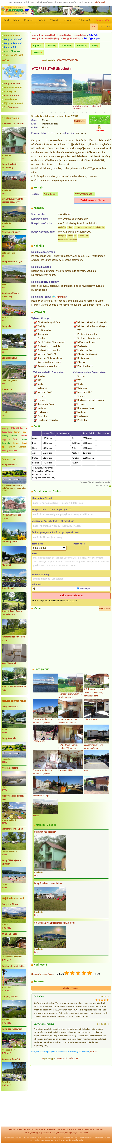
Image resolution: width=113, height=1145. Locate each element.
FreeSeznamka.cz (12, 107)
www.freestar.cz (83, 194)
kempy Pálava (80, 35)
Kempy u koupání (12, 43)
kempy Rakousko (77, 1140)
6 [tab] (60, 112)
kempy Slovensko (12, 51)
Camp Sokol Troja (10, 707)
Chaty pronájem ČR (13, 55)
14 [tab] (95, 112)
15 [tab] (99, 112)
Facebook (51, 1129)
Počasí (41, 20)
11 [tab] (82, 112)
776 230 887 (50, 194)
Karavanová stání (12, 35)
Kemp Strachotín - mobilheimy (10, 166)
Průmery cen (10, 91)
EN (108, 26)
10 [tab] (77, 112)
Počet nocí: (79, 544)
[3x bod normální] (78, 973)
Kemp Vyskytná (9, 663)
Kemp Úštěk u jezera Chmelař (11, 862)
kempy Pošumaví (9, 451)
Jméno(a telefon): (40, 575)
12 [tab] (86, 112)
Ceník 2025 (66, 46)
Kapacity (37, 46)
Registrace (89, 1129)
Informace (68, 20)
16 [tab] (104, 112)
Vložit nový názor (71, 988)
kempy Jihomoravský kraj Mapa (46, 39)
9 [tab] (73, 112)
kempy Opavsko (17, 447)
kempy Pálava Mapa (72, 39)
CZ (93, 26)
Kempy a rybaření (12, 39)
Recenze (28, 20)
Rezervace (81, 46)
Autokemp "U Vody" (11, 232)
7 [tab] (64, 112)
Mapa (16, 20)
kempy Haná (20, 432)
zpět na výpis (49, 60)
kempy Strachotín (67, 60)
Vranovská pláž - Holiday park (13, 798)
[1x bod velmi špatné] (66, 973)
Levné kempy (10, 99)
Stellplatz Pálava (9, 358)
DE (101, 26)
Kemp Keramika (9, 465)
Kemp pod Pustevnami (12, 1029)
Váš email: (37, 584)
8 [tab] (69, 112)
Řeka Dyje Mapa (91, 39)
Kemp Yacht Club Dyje (12, 262)
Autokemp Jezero (10, 768)
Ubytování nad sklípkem (13, 124)
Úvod (6, 20)
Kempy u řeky (11, 47)
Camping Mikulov (10, 997)
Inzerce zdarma (11, 95)
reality (51, 1137)
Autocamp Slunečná (11, 1059)
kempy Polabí (9, 436)
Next (109, 92)
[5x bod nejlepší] (89, 973)
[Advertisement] (14, 1108)
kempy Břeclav (64, 35)
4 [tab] (51, 112)
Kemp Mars (7, 326)
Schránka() (85, 20)
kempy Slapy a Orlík (14, 438)
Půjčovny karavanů (13, 103)
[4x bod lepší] (84, 973)
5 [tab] (55, 112)
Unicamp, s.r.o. (9, 390)
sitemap (99, 1129)
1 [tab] (38, 112)
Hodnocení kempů (13, 87)
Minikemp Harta (9, 934)
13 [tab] (91, 112)
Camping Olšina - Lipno (12, 829)
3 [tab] (46, 112)
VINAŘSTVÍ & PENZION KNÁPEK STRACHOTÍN (12, 201)
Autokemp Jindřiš (10, 542)
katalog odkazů (99, 1137)
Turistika (61, 297)
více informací (98, 2)
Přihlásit (54, 20)
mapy (32, 1140)
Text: (34, 554)
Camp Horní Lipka (10, 904)
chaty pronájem (47, 1140)
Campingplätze (38, 1129)
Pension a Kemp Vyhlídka (13, 966)
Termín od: (37, 544)
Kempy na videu (12, 83)
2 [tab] (42, 112)
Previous (33, 92)
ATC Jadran (6, 565)
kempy (12, 1129)
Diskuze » (94, 1052)
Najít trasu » (79, 121)
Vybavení (50, 46)
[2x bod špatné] (72, 973)
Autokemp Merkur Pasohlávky (10, 295)
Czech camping (23, 1129)
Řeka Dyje (93, 35)
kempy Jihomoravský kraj (43, 35)
